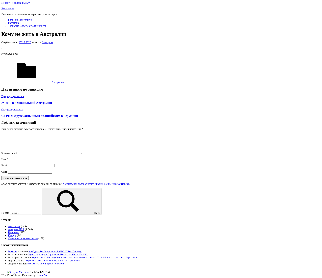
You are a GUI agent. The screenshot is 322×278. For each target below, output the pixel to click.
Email (5, 165)
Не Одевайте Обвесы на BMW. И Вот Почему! (55, 251)
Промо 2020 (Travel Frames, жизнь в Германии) (52, 260)
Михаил (12, 251)
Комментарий (9, 153)
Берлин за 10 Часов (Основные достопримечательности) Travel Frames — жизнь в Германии (84, 257)
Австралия (58, 82)
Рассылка (13, 22)
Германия (13, 232)
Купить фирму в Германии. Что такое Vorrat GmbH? (58, 254)
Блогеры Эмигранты (20, 19)
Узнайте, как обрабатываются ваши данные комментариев (96, 183)
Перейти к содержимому (15, 2)
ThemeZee (41, 275)
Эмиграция (7, 8)
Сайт (4, 171)
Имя (4, 159)
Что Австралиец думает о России (46, 263)
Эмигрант (47, 42)
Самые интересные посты (23, 238)
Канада (12, 235)
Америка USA (16, 229)
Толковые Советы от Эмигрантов (27, 25)
